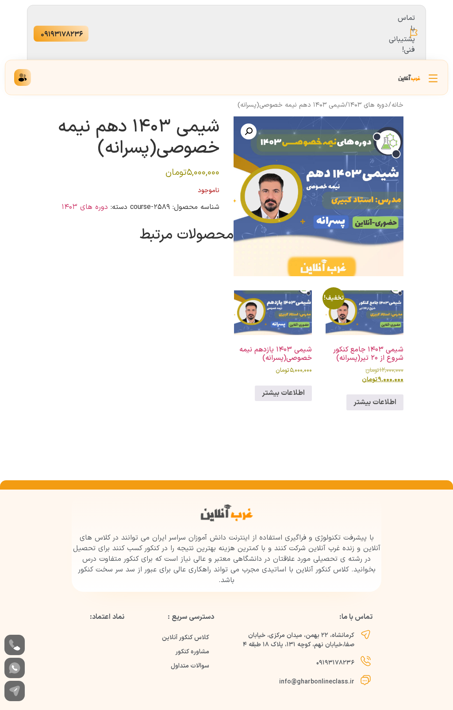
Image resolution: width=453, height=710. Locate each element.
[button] (249, 131)
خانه (397, 105)
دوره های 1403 (368, 105)
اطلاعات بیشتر (374, 402)
